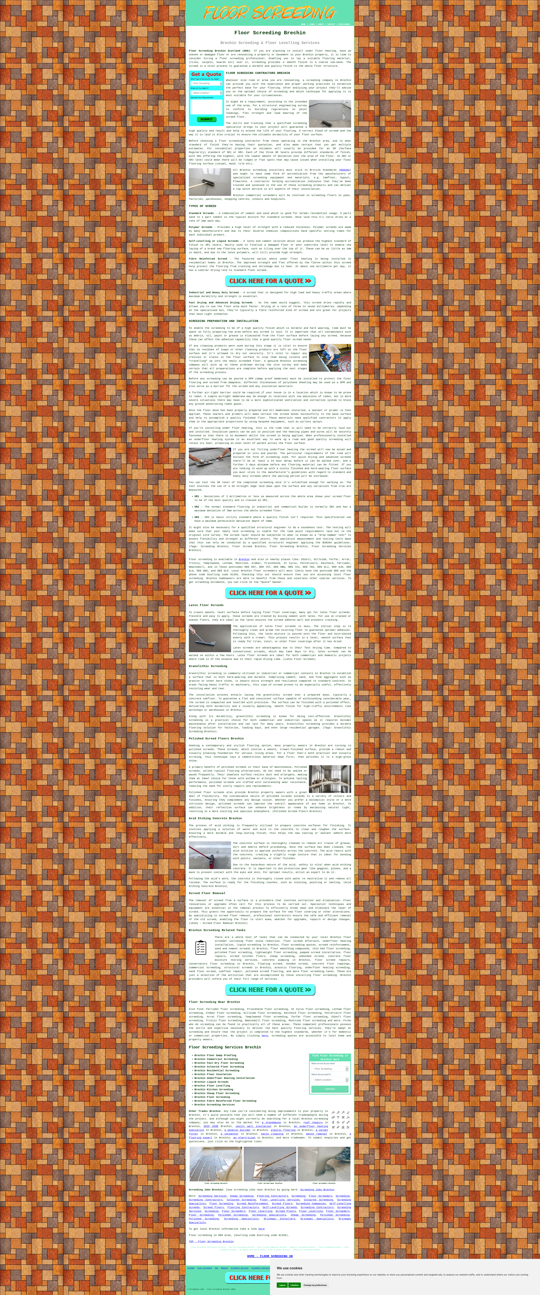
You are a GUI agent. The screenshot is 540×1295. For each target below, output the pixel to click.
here (265, 1035)
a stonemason (271, 1122)
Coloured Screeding (241, 1199)
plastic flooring (283, 1130)
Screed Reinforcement (252, 1203)
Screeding (298, 1196)
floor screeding (232, 58)
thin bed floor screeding (331, 948)
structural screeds (238, 967)
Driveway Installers (279, 1218)
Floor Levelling (260, 1211)
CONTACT (331, 24)
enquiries (331, 1137)
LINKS (312, 24)
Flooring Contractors (272, 1196)
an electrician (244, 1137)
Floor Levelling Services (280, 1199)
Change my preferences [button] (315, 1285)
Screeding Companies (311, 1203)
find (200, 1009)
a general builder (237, 1130)
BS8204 (345, 170)
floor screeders (265, 570)
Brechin (244, 559)
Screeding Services (212, 1196)
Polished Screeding (233, 1215)
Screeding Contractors (205, 1199)
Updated (224, 1268)
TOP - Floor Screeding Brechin (211, 1241)
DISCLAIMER (344, 24)
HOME (303, 24)
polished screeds (201, 749)
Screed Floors (282, 1203)
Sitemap (190, 1268)
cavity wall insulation (253, 1126)
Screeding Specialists (269, 1215)
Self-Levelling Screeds (280, 1207)
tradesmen (298, 1137)
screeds (194, 770)
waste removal (316, 1134)
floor (347, 937)
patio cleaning (272, 1134)
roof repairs (313, 1122)
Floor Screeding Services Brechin (225, 1047)
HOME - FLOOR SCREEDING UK (270, 1256)
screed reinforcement (334, 944)
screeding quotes (284, 1035)
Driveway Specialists (317, 1218)
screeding (207, 1024)
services (338, 578)
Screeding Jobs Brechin (317, 1189)
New (216, 1268)
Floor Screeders (320, 1196)
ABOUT (321, 24)
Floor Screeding (221, 1203)
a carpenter (229, 1134)
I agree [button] (282, 1285)
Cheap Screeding (241, 1196)
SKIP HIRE (211, 1126)
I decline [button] (295, 1285)
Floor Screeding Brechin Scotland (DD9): (220, 50)
